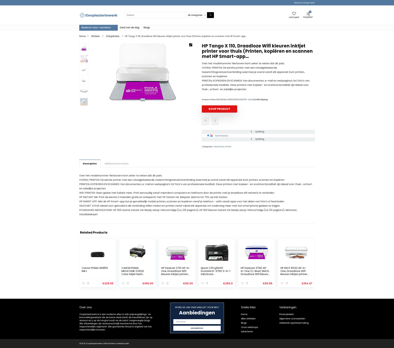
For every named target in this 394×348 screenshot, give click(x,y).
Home (82, 36)
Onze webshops (249, 327)
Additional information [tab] (117, 163)
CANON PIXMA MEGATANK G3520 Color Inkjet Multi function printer (132, 272)
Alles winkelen (248, 318)
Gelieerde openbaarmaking (294, 322)
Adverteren (247, 331)
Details (250, 99)
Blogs (146, 27)
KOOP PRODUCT (219, 109)
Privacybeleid (286, 314)
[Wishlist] (294, 13)
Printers (95, 36)
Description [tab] (90, 163)
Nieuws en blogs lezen (304, 2)
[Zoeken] (210, 15)
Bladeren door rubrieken (96, 27)
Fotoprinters (112, 36)
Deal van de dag (129, 27)
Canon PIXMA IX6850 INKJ (95, 269)
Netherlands (221, 135)
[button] (190, 44)
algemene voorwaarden (292, 318)
